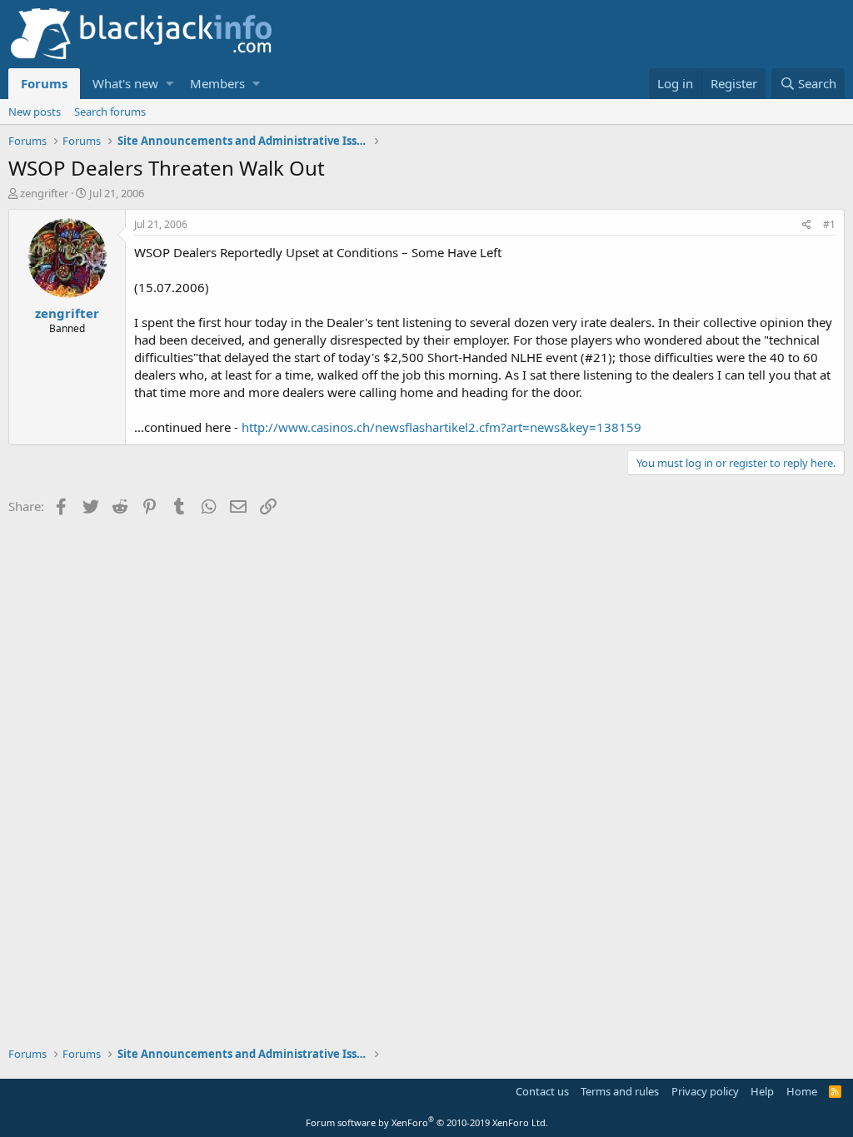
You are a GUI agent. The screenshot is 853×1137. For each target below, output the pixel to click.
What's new (125, 83)
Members (217, 83)
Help (762, 1091)
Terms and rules (620, 1091)
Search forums (110, 111)
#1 (829, 224)
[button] (169, 83)
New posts (34, 111)
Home (801, 1091)
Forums (44, 83)
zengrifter (44, 193)
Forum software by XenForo (427, 1122)
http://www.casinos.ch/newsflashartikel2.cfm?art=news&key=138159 (441, 427)
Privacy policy (705, 1091)
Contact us (542, 1091)
